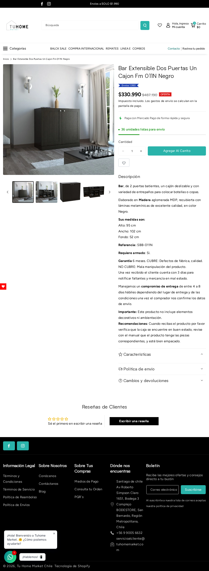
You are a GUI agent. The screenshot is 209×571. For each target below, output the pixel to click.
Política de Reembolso (20, 497)
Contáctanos (48, 484)
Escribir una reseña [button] (134, 421)
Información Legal (19, 465)
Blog (42, 491)
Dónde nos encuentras (120, 468)
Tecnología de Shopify (72, 566)
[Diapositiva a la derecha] (109, 192)
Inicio (6, 59)
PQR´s (78, 497)
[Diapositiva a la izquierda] (7, 192)
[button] (198, 25)
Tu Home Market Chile (35, 566)
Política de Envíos (16, 505)
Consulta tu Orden (88, 489)
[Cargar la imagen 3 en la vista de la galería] (70, 192)
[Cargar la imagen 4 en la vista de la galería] (93, 192)
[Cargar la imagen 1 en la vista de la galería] (23, 192)
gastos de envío (162, 101)
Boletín (153, 465)
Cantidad (125, 142)
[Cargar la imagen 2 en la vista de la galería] (46, 192)
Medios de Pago (86, 481)
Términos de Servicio (19, 489)
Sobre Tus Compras (83, 468)
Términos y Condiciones (12, 479)
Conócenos (47, 476)
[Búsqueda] (144, 25)
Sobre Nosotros (53, 465)
